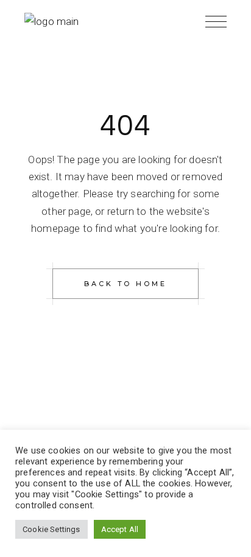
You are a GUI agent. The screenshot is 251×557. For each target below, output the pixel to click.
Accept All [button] (120, 529)
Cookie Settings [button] (51, 529)
